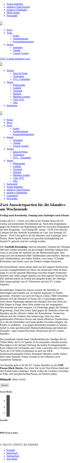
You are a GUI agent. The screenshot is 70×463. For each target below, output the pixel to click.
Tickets (10, 70)
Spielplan (18, 47)
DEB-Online (13, 12)
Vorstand (17, 90)
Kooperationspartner (23, 41)
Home (10, 119)
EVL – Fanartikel (22, 157)
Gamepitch (12, 195)
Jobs (15, 102)
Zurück (4, 385)
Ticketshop (18, 76)
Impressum (12, 453)
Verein (10, 82)
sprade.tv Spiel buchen (18, 7)
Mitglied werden (21, 96)
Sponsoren (12, 105)
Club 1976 (18, 99)
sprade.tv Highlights (17, 9)
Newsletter (12, 15)
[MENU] (1, 22)
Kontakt (11, 450)
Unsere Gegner (21, 53)
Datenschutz (13, 456)
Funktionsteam (20, 38)
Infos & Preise (20, 73)
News (10, 30)
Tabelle (17, 50)
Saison (10, 44)
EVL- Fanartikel (21, 79)
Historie (17, 93)
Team (9, 32)
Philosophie (19, 85)
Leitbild (17, 88)
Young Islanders (15, 4)
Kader (16, 35)
